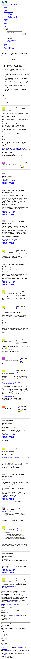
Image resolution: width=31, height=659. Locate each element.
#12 (17, 372)
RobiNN (4, 649)
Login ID (3, 607)
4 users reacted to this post (8, 154)
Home (5, 7)
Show (23, 34)
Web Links (6, 9)
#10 (17, 340)
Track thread (4, 102)
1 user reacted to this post (8, 439)
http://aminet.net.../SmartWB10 (10, 239)
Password (3, 609)
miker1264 (25, 604)
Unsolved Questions (12, 17)
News (5, 10)
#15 (17, 450)
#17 (17, 509)
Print (8, 102)
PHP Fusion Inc (19, 647)
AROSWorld (13, 4)
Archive (3, 644)
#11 (21, 361)
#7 (3, 268)
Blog (5, 25)
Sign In (9, 38)
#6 (16, 252)
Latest (5, 100)
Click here (18, 615)
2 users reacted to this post (8, 586)
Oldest (5, 98)
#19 (3, 557)
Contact (6, 19)
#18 (17, 528)
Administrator (9, 601)
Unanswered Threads (12, 16)
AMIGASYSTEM (11, 604)
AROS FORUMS (8, 47)
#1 (16, 109)
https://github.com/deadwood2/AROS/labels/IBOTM (16, 149)
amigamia (23, 603)
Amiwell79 (19, 604)
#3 (3, 177)
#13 (18, 407)
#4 (3, 194)
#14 (3, 424)
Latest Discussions (11, 14)
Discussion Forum (8, 12)
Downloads (7, 22)
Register (9, 41)
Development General (9, 48)
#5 (3, 225)
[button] (21, 253)
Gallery (6, 23)
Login (5, 29)
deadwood (3, 604)
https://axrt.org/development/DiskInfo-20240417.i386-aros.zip (11, 383)
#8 (16, 292)
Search (5, 20)
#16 (3, 478)
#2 (20, 165)
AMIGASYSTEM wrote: (6, 511)
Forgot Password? (11, 40)
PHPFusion (10, 650)
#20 (17, 580)
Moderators (17, 601)
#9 (16, 308)
